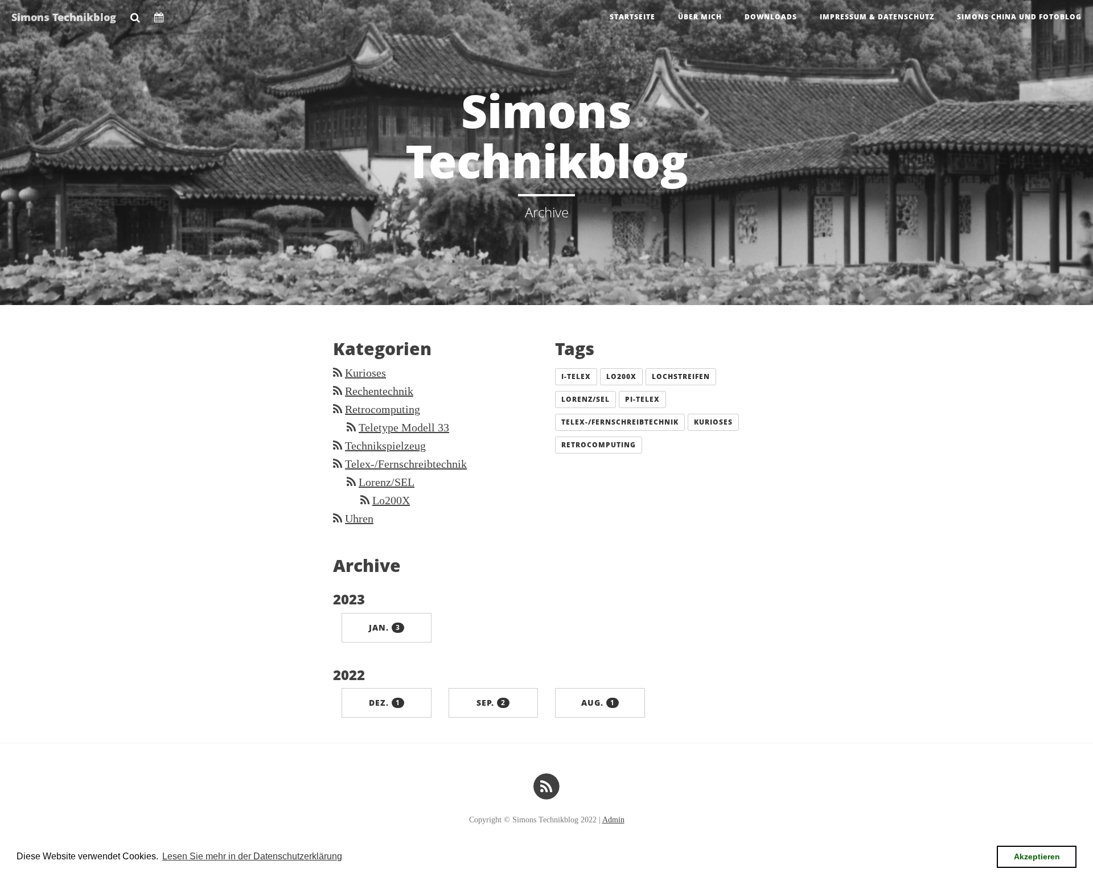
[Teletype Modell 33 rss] (351, 427)
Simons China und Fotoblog (1019, 17)
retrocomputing (598, 445)
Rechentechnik (379, 391)
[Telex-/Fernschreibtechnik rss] (337, 464)
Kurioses (365, 373)
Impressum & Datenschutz (877, 17)
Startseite (632, 17)
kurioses (713, 422)
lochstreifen (681, 376)
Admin (613, 820)
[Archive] (159, 14)
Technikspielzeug (385, 445)
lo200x (621, 376)
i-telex (576, 376)
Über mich (700, 17)
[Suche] (135, 14)
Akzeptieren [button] (1037, 856)
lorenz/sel (585, 399)
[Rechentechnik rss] (337, 391)
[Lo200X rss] (364, 500)
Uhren (359, 518)
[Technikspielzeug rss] (337, 445)
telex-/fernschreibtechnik (620, 422)
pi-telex (642, 399)
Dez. (384, 702)
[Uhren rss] (337, 518)
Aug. (598, 702)
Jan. (384, 627)
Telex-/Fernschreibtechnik (406, 464)
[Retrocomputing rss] (337, 409)
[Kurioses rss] (337, 373)
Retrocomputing (382, 409)
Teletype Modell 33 (404, 427)
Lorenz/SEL (386, 482)
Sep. (491, 702)
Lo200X (391, 500)
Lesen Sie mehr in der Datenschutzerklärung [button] (252, 856)
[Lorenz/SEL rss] (351, 482)
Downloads (771, 17)
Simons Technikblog (63, 17)
